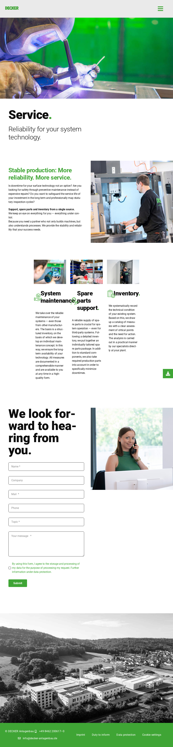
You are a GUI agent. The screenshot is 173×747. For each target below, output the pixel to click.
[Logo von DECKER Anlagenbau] (12, 7)
